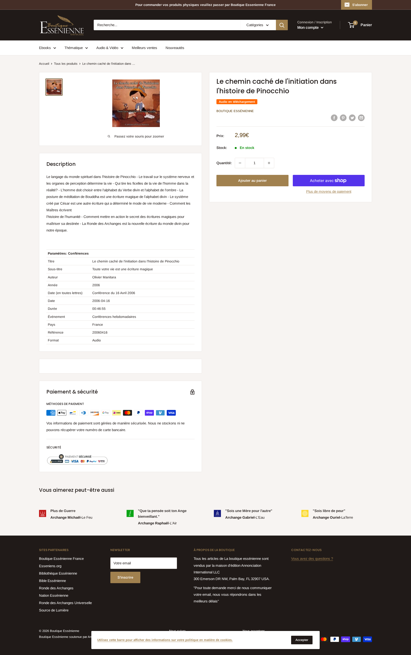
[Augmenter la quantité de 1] (269, 163)
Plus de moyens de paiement (328, 191)
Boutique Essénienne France (61, 559)
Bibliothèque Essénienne (58, 573)
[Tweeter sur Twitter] (352, 117)
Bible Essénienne (52, 581)
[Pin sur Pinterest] (343, 117)
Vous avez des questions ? (312, 559)
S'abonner (360, 5)
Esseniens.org (50, 566)
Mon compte (308, 27)
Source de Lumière (53, 610)
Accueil (44, 63)
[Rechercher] (282, 25)
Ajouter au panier (252, 180)
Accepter (301, 640)
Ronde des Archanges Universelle (65, 603)
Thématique (73, 48)
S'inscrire (125, 577)
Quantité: (224, 163)
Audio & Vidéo (107, 48)
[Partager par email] (361, 117)
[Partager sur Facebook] (334, 117)
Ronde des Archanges (56, 588)
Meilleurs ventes (144, 48)
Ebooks (45, 48)
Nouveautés (175, 48)
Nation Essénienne (53, 595)
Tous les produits (66, 63)
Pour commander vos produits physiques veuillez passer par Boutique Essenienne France (205, 5)
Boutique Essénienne (235, 111)
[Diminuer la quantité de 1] (240, 163)
